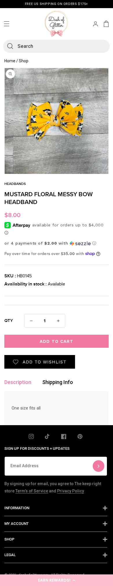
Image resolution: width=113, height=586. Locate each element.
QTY (8, 320)
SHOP (9, 539)
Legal (10, 555)
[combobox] (56, 46)
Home (9, 61)
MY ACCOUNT (16, 523)
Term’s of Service (31, 491)
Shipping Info (57, 382)
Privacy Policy (70, 491)
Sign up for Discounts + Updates (37, 448)
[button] (56, 580)
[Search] (10, 46)
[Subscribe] (98, 466)
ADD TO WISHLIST (44, 362)
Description (17, 382)
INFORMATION (16, 508)
